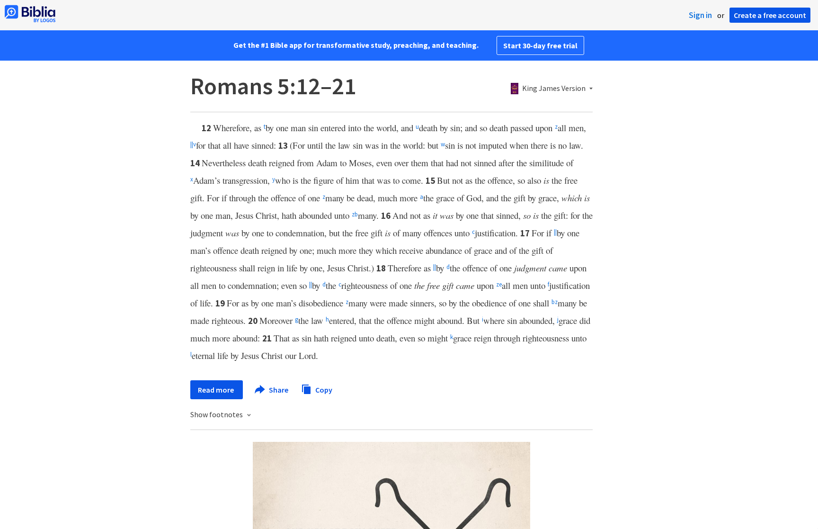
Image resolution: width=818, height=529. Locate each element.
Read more (216, 390)
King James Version (554, 88)
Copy (323, 389)
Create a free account (770, 15)
